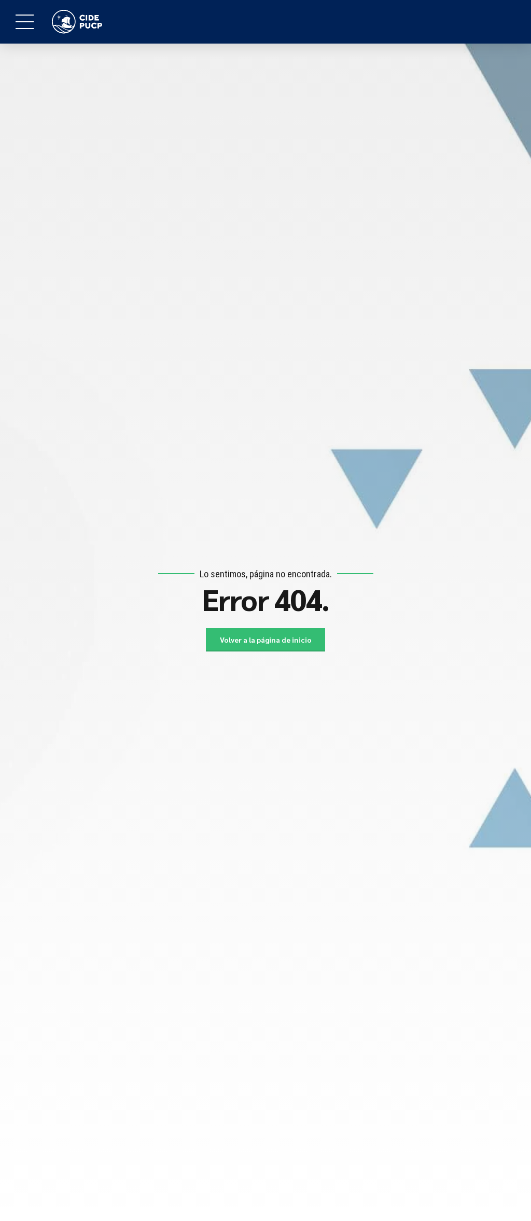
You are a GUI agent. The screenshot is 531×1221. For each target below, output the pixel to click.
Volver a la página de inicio (266, 639)
